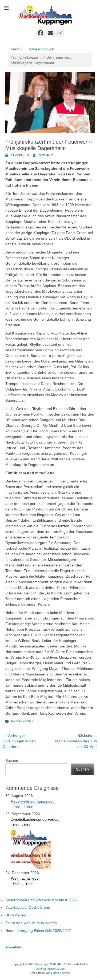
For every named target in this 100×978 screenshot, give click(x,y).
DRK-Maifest (16, 915)
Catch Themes (60, 973)
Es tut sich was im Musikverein (31, 923)
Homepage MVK (45, 964)
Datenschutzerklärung (50, 968)
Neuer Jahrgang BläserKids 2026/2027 (38, 930)
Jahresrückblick (42, 49)
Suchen (11, 760)
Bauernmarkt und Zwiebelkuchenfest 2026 (41, 900)
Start (16, 49)
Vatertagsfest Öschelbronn (27, 907)
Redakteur (45, 155)
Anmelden (13, 947)
